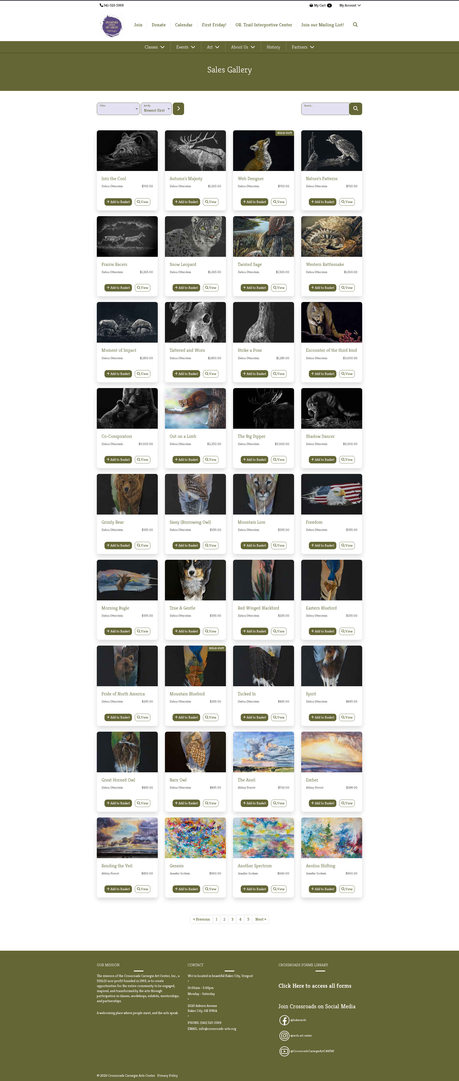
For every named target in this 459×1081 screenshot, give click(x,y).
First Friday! (214, 24)
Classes (152, 47)
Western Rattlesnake (325, 264)
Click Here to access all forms (315, 985)
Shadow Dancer (320, 436)
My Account (348, 5)
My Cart (321, 5)
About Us (240, 47)
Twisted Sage (250, 264)
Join (138, 24)
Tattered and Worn (187, 350)
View (144, 202)
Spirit (311, 694)
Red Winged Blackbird (258, 608)
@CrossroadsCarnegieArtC (312, 1051)
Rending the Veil (117, 865)
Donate (159, 24)
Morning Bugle (115, 608)
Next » (260, 919)
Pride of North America (123, 694)
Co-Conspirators (117, 436)
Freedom (314, 522)
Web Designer (251, 178)
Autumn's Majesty (186, 178)
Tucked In (247, 694)
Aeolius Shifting (320, 865)
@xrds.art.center (301, 1035)
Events (183, 47)
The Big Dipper (251, 436)
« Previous (201, 919)
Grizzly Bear (113, 522)
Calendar (183, 24)
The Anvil (246, 780)
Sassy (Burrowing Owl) (190, 522)
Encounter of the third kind (331, 350)
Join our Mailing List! (322, 24)
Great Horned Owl (118, 780)
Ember (312, 780)
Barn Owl (178, 780)
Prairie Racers (114, 264)
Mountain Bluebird (187, 694)
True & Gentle (182, 608)
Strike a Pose (250, 350)
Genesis (177, 865)
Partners (300, 47)
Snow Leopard (183, 264)
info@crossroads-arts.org (217, 1028)
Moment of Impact (119, 350)
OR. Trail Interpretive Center (263, 24)
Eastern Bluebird (321, 608)
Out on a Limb (183, 436)
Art (210, 47)
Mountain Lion (251, 522)
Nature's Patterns (322, 178)
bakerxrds (299, 1020)
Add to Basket (120, 202)
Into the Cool (114, 178)
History (273, 47)
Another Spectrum (255, 865)
